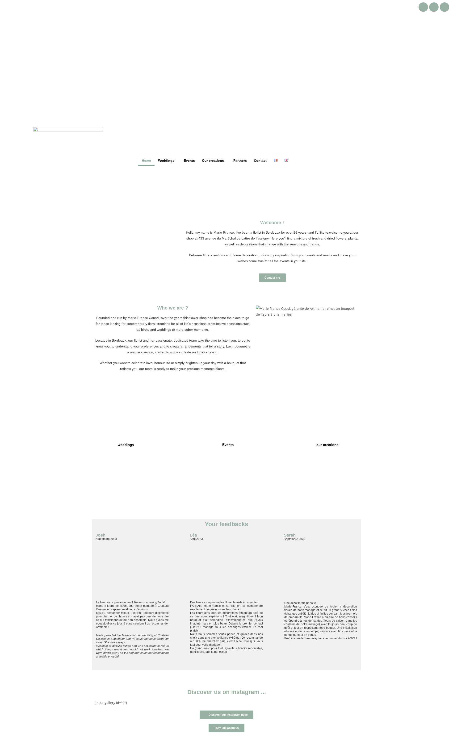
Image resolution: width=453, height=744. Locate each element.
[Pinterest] (444, 7)
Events (189, 160)
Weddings (166, 160)
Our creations (213, 160)
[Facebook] (423, 7)
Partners (240, 160)
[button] (167, 160)
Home (146, 160)
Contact (260, 160)
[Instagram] (434, 7)
